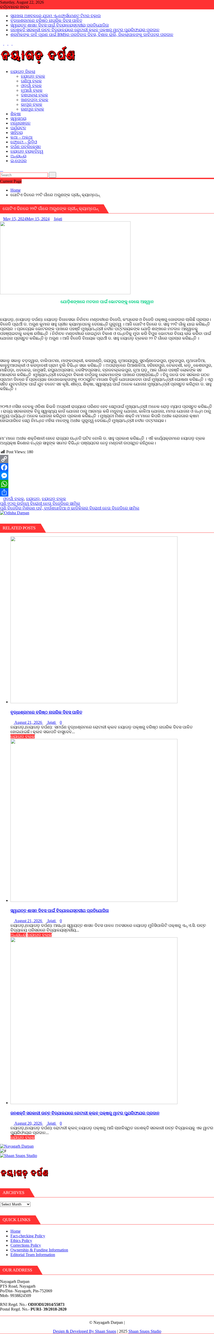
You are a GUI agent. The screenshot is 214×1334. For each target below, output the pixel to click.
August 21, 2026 (28, 722)
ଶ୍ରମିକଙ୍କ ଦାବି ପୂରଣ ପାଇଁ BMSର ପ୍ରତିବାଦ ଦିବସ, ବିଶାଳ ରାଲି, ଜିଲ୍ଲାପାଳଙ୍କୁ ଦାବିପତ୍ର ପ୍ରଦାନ (91, 34)
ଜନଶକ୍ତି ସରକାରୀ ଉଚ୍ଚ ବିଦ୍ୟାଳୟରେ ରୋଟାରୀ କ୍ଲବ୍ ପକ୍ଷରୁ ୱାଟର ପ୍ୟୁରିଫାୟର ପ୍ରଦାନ (84, 30)
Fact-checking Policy (27, 1236)
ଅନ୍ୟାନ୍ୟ (18, 935)
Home (15, 1231)
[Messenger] (107, 476)
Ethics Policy (21, 1240)
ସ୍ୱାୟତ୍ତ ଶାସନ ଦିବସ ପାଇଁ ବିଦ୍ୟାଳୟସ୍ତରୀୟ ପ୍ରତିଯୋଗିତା (59, 25)
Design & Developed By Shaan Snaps (84, 1331)
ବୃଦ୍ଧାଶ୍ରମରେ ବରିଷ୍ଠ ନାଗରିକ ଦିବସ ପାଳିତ (46, 20)
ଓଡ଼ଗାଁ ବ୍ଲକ (13, 499)
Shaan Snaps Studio (144, 1331)
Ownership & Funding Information (39, 1250)
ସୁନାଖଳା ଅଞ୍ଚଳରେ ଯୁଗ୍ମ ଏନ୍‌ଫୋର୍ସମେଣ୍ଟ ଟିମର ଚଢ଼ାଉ (55, 16)
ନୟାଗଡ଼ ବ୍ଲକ (54, 499)
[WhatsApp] (107, 484)
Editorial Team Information (32, 1254)
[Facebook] (107, 467)
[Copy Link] (107, 459)
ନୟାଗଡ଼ (33, 499)
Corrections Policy (25, 1245)
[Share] (107, 492)
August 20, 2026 (28, 1123)
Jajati (58, 219)
